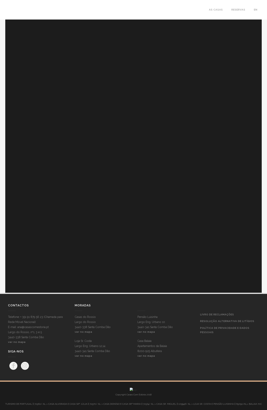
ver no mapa (17, 342)
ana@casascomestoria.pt (33, 327)
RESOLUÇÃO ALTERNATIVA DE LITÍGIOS (227, 321)
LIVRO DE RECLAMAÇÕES (217, 314)
